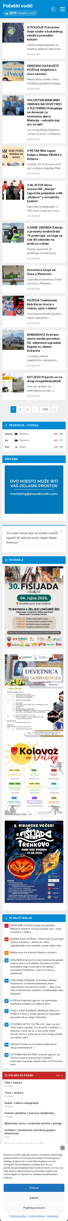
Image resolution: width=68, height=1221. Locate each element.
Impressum (53, 1216)
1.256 (45, 409)
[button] (62, 1148)
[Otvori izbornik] (62, 9)
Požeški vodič (18, 5)
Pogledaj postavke (34, 1207)
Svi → (59, 1075)
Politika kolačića (17, 1216)
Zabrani (34, 1197)
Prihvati (34, 1187)
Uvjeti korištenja (36, 1216)
